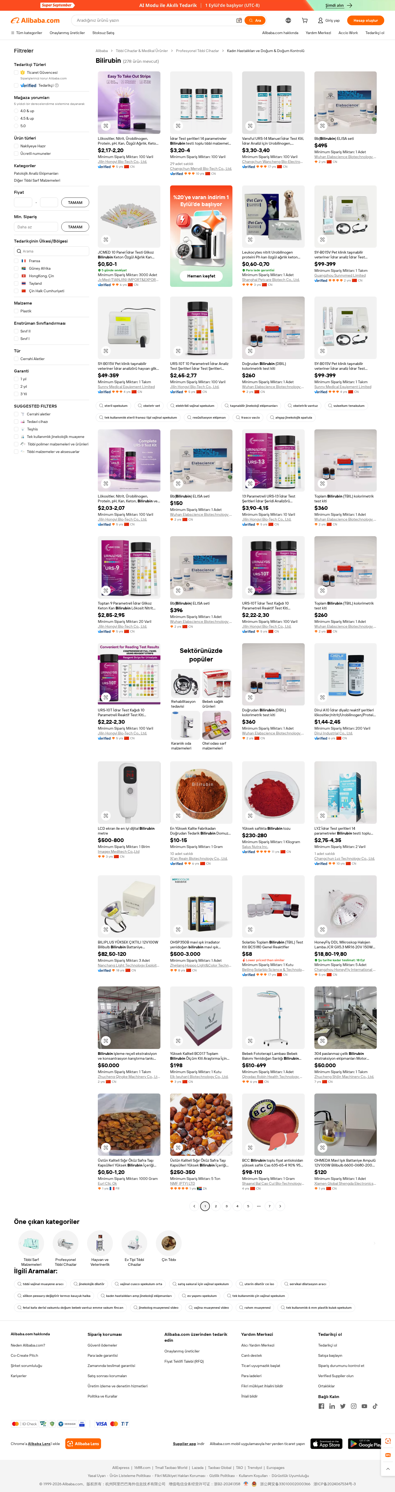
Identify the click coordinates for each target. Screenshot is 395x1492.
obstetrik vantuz (305, 406)
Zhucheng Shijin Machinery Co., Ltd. (344, 1076)
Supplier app (184, 1444)
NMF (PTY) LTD (182, 1183)
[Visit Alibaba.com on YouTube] (364, 1406)
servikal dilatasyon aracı (308, 1284)
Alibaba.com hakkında (30, 1334)
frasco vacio (250, 417)
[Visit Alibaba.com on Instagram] (353, 1406)
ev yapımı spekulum (202, 1296)
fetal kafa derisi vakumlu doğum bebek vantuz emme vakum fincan (73, 1308)
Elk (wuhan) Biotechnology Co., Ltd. (199, 1076)
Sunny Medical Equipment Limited (126, 387)
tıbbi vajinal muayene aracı (43, 1284)
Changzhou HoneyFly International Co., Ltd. (345, 969)
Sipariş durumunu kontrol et (341, 1365)
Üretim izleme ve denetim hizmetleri (118, 1386)
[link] (388, 1441)
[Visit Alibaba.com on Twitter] (343, 1406)
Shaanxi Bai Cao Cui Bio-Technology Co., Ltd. (273, 1183)
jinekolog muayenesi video (158, 1308)
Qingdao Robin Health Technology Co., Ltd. (273, 1076)
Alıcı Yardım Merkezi (257, 1345)
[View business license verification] (246, 1484)
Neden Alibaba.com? (28, 1345)
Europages (276, 1467)
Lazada (197, 1467)
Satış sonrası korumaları (107, 1376)
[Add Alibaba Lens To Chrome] (83, 1443)
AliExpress (121, 1467)
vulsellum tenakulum (349, 406)
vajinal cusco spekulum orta (141, 1284)
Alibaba (102, 51)
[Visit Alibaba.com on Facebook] (321, 1406)
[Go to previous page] (194, 1206)
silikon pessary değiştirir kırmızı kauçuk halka (57, 1296)
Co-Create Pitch (24, 1355)
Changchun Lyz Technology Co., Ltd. (344, 858)
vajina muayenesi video (211, 1308)
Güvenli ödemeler (102, 1345)
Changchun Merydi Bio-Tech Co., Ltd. (201, 168)
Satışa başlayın (330, 1355)
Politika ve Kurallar (102, 1396)
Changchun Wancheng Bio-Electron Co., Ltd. (273, 161)
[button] (239, 20)
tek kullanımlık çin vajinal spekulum (258, 1296)
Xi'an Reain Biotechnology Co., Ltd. (199, 858)
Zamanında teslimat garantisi (111, 1365)
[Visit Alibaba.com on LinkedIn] (332, 1406)
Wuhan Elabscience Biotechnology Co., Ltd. (345, 157)
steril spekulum (116, 406)
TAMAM (75, 202)
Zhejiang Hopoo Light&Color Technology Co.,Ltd (201, 965)
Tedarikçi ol (327, 1345)
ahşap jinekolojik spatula (293, 417)
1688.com (142, 1467)
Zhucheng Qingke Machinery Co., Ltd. (129, 1076)
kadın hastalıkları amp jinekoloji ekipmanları (139, 1296)
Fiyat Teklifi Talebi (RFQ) (184, 1361)
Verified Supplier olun (336, 1376)
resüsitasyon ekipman (209, 417)
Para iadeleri (251, 1376)
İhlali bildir (249, 1396)
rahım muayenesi (258, 1308)
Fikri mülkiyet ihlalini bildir (262, 1386)
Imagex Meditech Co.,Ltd (118, 851)
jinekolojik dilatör (92, 1284)
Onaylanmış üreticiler (182, 1351)
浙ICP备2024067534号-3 (335, 1484)
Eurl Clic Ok (107, 1183)
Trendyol (254, 1467)
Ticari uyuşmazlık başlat (260, 1365)
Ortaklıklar (326, 1386)
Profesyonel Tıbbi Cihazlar (197, 51)
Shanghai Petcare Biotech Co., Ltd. (271, 279)
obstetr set (151, 406)
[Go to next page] (280, 1206)
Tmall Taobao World (171, 1467)
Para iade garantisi (103, 1355)
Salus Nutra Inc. (255, 846)
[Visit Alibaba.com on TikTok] (375, 1406)
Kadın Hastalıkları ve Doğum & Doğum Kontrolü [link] (265, 51)
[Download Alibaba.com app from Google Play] (366, 1443)
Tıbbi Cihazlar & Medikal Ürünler (142, 51)
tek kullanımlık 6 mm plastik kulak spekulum (319, 1308)
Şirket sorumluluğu (26, 1365)
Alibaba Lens (39, 1444)
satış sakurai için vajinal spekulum (203, 1284)
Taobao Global (219, 1467)
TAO (239, 1467)
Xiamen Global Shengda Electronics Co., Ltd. (345, 1183)
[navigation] (51, 629)
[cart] (306, 21)
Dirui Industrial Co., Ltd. (333, 733)
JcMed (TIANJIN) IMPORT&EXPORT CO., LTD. (129, 279)
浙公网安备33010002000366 (285, 1484)
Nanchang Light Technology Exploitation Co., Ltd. (129, 965)
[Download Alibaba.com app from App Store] (326, 1443)
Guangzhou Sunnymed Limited (340, 275)
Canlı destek (251, 1355)
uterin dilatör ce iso (259, 1284)
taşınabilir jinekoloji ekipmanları (254, 406)
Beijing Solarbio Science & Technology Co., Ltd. (273, 969)
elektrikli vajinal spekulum (195, 406)
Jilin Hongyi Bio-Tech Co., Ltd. (122, 161)
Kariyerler (19, 1376)
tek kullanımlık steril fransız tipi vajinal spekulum (141, 417)
